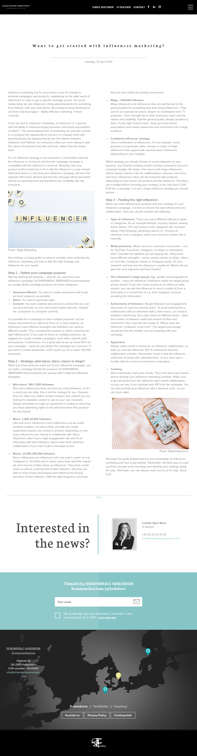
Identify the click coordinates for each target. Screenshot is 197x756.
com (23, 676)
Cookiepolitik (123, 715)
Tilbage (98, 497)
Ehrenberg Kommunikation (15, 7)
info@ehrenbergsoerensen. (23, 672)
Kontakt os (72, 715)
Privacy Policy (97, 715)
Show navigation (190, 7)
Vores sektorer (103, 7)
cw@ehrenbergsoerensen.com (160, 538)
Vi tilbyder (124, 7)
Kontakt (139, 7)
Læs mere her (107, 617)
